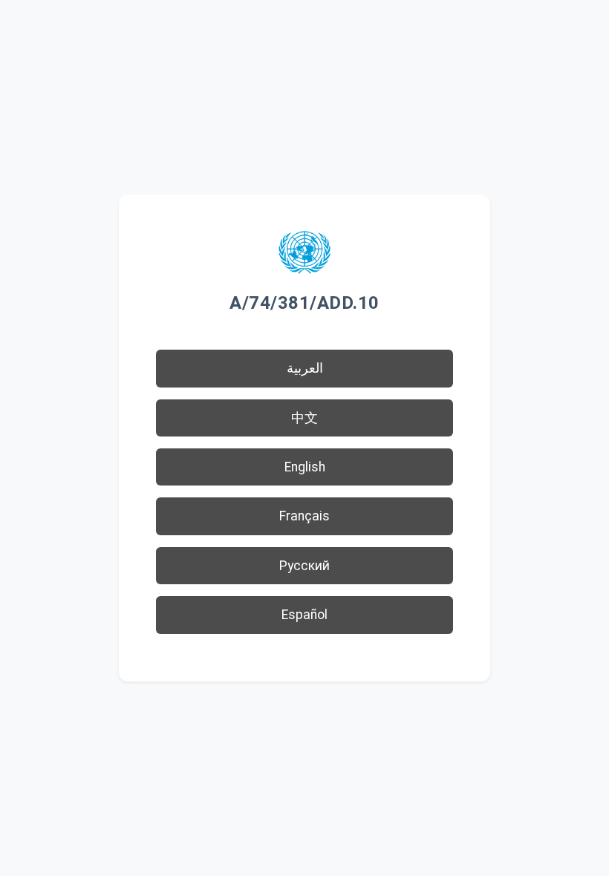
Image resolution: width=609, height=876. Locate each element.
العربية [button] (305, 368)
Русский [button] (304, 565)
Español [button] (304, 614)
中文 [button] (304, 418)
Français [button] (304, 516)
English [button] (304, 467)
